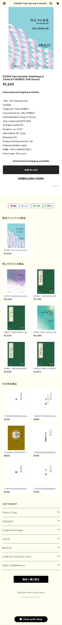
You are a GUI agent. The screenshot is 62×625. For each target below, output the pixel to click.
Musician (6, 548)
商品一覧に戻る (31, 579)
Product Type (9, 512)
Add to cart (31, 169)
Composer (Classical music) (17, 556)
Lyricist (6, 539)
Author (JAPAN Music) (13, 565)
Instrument (7, 521)
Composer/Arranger (12, 530)
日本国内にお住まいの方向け (31, 178)
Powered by (28, 597)
